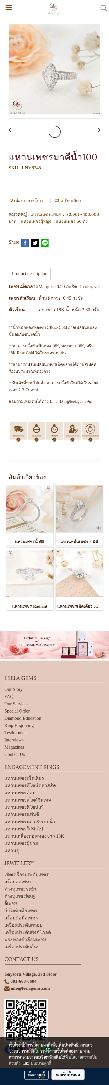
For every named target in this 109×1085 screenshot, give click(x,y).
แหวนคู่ (11, 850)
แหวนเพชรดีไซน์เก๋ (23, 807)
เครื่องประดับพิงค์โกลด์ (27, 932)
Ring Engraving (19, 725)
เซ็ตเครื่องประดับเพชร (26, 874)
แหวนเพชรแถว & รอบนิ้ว (29, 821)
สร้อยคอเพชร (18, 881)
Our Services (16, 703)
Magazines (14, 747)
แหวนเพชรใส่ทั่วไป (23, 828)
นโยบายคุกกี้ (41, 1063)
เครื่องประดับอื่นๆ (22, 946)
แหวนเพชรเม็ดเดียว (24, 778)
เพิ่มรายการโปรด (28, 200)
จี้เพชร (10, 903)
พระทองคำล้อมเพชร (25, 939)
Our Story (13, 689)
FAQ (9, 696)
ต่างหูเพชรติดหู (19, 896)
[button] (102, 8)
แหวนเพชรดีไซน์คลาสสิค (30, 785)
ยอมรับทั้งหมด (68, 1074)
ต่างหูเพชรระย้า (20, 888)
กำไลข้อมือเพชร (21, 910)
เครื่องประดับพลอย (23, 925)
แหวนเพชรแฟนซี (47, 214)
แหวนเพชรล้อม (20, 792)
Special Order (17, 711)
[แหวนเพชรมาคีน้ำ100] (54, 69)
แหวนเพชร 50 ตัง (71, 221)
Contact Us (14, 754)
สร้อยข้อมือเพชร (21, 917)
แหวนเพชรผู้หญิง (36, 221)
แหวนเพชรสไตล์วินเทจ (27, 799)
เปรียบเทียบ (70, 200)
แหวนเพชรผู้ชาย (21, 843)
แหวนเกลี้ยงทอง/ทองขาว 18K (34, 836)
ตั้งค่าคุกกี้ (36, 1074)
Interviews (14, 739)
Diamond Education (22, 718)
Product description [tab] (29, 273)
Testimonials (15, 732)
